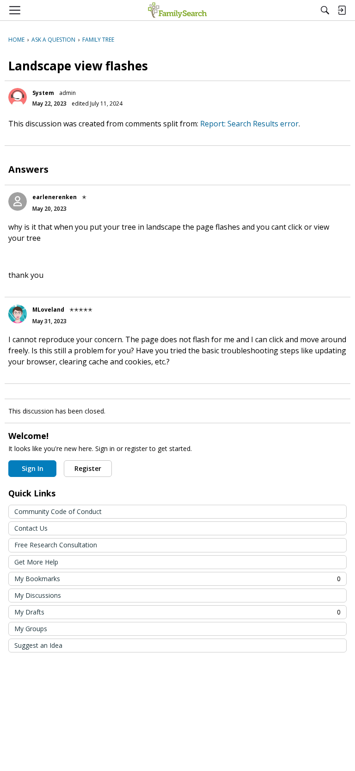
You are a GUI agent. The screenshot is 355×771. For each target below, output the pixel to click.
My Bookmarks (177, 578)
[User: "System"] (17, 97)
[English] (177, 10)
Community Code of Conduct (58, 511)
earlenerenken (54, 197)
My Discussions (37, 595)
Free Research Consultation (55, 544)
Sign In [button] (32, 468)
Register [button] (87, 468)
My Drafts (177, 612)
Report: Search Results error (249, 124)
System (43, 93)
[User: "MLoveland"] (17, 314)
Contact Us (31, 528)
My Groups (30, 628)
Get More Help (36, 562)
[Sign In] (341, 10)
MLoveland (48, 309)
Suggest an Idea (38, 645)
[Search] (325, 10)
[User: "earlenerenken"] (17, 201)
